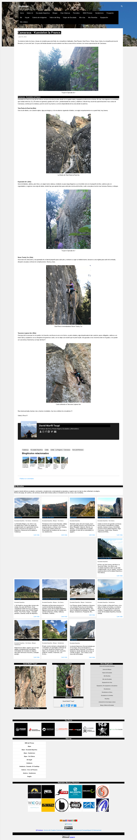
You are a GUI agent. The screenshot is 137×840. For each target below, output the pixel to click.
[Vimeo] (51, 431)
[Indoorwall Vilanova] (75, 735)
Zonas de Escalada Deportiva (107, 666)
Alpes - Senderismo (29, 753)
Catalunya (25, 450)
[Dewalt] (48, 811)
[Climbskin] (102, 798)
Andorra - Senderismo (29, 773)
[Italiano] (73, 821)
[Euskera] (64, 821)
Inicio (22, 13)
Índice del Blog (55, 17)
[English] (70, 821)
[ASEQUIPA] (61, 735)
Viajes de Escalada (69, 17)
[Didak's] (75, 811)
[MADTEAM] (48, 735)
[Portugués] (76, 821)
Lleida (46, 450)
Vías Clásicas (65, 13)
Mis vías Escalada (107, 679)
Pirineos (73, 599)
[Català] (61, 821)
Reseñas (107, 698)
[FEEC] (34, 735)
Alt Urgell (17, 599)
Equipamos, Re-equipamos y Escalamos (107, 685)
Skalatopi (23, 6)
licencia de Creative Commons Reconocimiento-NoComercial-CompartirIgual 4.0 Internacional (72, 830)
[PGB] (102, 735)
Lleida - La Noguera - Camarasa (60, 450)
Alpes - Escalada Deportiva (29, 749)
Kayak (27, 17)
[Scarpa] (75, 798)
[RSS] (48, 431)
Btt (21, 17)
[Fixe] (61, 798)
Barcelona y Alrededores (51, 599)
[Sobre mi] (40, 431)
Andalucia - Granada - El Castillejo (29, 766)
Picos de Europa (103, 599)
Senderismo (99, 13)
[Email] (55, 431)
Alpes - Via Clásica (29, 756)
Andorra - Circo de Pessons (29, 769)
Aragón (29, 776)
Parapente (110, 13)
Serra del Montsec (78, 450)
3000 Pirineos (87, 13)
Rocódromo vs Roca (107, 692)
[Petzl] (48, 798)
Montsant (73, 517)
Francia (45, 639)
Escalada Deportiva (43, 13)
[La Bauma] (89, 735)
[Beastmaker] (61, 811)
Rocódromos (107, 689)
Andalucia (29, 763)
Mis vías (82, 17)
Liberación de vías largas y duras (107, 702)
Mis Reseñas (92, 17)
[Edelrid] (89, 798)
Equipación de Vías (107, 682)
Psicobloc (76, 13)
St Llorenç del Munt (104, 558)
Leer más (36, 535)
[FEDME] (20, 735)
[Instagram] (43, 431)
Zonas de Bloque (107, 669)
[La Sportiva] (34, 798)
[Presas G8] (102, 811)
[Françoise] (67, 821)
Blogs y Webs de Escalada (107, 705)
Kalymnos (73, 640)
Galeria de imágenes (39, 17)
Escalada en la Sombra (107, 695)
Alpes (16, 639)
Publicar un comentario (27, 478)
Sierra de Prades (48, 517)
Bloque (55, 13)
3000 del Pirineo (29, 743)
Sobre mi (30, 13)
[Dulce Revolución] (116, 735)
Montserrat (18, 517)
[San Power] (89, 811)
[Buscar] (122, 6)
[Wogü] (34, 811)
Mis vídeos (24, 22)
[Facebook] (46, 431)
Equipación (104, 17)
